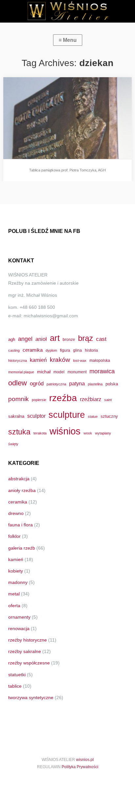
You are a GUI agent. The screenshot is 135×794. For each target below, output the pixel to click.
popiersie (39, 400)
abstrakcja (18, 478)
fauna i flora (20, 524)
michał (43, 371)
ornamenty (19, 617)
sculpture (66, 415)
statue (93, 416)
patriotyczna (56, 384)
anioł (41, 339)
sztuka (19, 432)
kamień (38, 360)
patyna (77, 383)
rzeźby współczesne (29, 662)
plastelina (95, 384)
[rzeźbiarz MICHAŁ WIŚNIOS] (67, 11)
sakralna (16, 416)
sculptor (36, 416)
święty (13, 444)
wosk (88, 433)
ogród (37, 383)
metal (14, 593)
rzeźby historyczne (27, 640)
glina (77, 350)
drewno (16, 513)
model (59, 372)
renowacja (18, 628)
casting (14, 350)
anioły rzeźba (22, 490)
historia (91, 350)
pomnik (18, 399)
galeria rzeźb (21, 548)
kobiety (15, 570)
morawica (102, 371)
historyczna (17, 360)
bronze (69, 339)
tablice (15, 686)
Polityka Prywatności (80, 767)
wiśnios (65, 431)
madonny (18, 582)
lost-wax (80, 360)
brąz (85, 338)
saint (108, 400)
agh (11, 339)
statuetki (17, 674)
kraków (60, 359)
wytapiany (103, 433)
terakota (40, 433)
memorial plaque (21, 372)
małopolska (99, 360)
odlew (17, 383)
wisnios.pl (85, 759)
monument (77, 372)
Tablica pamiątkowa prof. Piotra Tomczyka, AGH (67, 170)
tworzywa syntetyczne (30, 697)
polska (112, 383)
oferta (14, 605)
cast (101, 339)
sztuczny (109, 416)
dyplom (51, 350)
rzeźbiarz (90, 399)
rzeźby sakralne (24, 651)
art (55, 338)
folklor (14, 536)
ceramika (33, 350)
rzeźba (63, 398)
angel (25, 338)
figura (65, 350)
